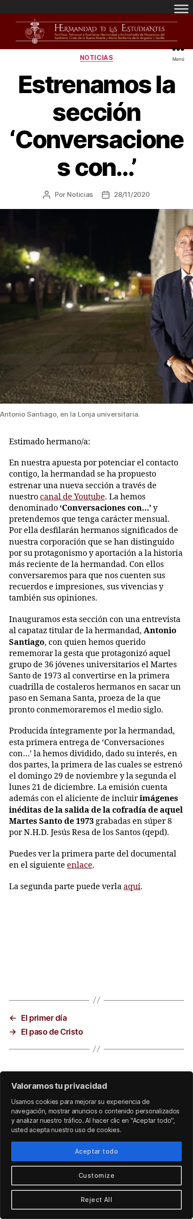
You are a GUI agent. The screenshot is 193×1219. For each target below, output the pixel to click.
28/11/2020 (131, 194)
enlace (79, 865)
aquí (131, 887)
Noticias (96, 57)
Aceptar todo (96, 1151)
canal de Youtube (72, 497)
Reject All (97, 1199)
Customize (96, 1175)
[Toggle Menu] (181, 8)
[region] (96, 1145)
